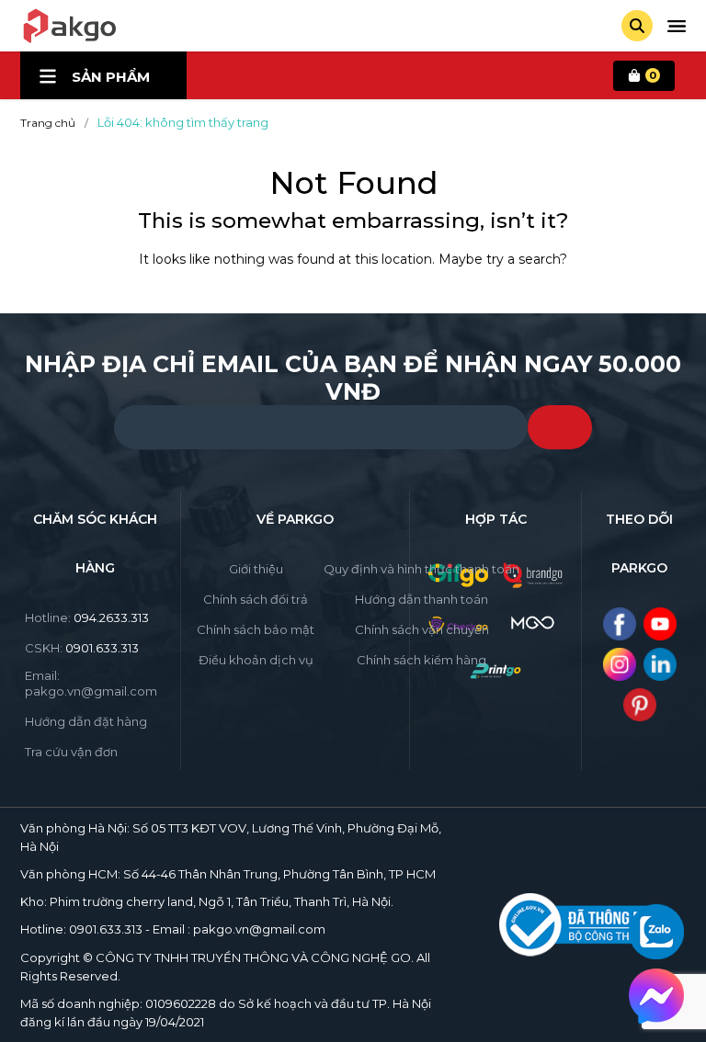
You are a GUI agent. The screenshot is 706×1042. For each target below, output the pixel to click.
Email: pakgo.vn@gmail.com (91, 683)
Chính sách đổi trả (255, 599)
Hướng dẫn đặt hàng (86, 721)
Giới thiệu (256, 568)
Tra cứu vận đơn (71, 751)
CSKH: (82, 647)
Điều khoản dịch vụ (256, 659)
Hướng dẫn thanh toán (421, 599)
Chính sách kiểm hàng (421, 659)
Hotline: (87, 617)
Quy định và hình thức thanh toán (421, 568)
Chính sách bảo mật (255, 629)
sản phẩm (111, 76)
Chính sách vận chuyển (422, 629)
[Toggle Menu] (676, 25)
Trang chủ (47, 123)
